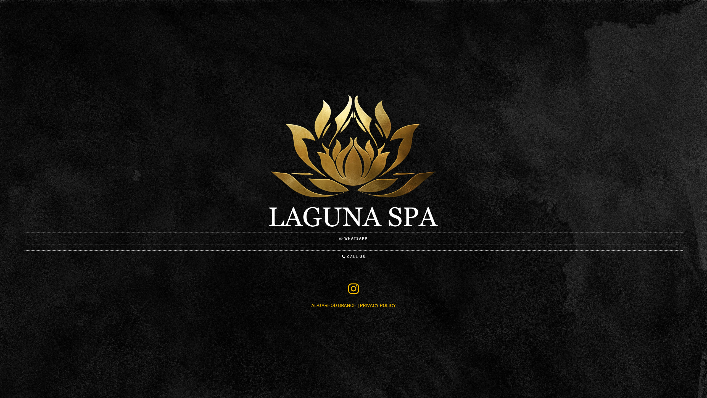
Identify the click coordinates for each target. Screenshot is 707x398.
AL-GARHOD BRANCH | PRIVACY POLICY (353, 305)
